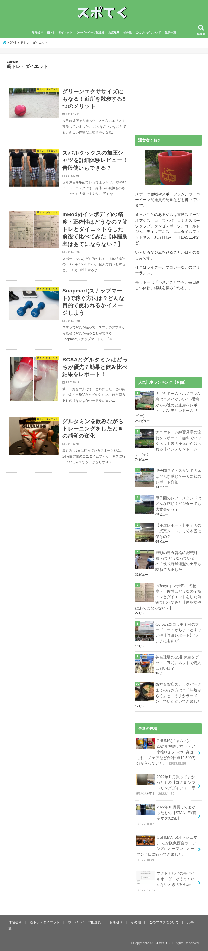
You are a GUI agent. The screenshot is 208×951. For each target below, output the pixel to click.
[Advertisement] (168, 91)
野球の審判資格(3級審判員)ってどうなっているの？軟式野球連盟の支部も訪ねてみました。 (178, 561)
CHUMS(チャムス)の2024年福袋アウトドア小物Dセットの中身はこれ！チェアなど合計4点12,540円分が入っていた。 (165, 752)
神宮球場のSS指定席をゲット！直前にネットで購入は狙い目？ (178, 662)
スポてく (161, 943)
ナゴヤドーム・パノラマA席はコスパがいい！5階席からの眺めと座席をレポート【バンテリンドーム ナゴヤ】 (168, 405)
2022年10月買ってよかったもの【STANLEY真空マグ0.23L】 (166, 815)
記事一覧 (170, 32)
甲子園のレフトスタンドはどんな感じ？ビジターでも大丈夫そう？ (178, 503)
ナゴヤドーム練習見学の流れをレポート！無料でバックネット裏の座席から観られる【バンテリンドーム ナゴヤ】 (168, 443)
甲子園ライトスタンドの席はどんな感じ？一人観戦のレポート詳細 (178, 476)
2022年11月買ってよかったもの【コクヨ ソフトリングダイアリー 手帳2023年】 (166, 785)
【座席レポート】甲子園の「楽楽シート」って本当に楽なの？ (178, 531)
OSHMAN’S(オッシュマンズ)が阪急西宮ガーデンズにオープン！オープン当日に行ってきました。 (166, 848)
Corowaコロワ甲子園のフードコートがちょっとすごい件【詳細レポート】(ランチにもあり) (178, 632)
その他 (127, 32)
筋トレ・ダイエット (59, 32)
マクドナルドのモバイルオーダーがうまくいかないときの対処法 (166, 881)
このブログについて (148, 32)
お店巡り (113, 32)
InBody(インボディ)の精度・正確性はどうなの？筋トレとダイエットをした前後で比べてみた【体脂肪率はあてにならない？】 (168, 597)
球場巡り (37, 32)
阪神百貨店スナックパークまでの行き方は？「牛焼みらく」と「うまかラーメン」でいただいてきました (178, 692)
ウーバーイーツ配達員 (90, 32)
